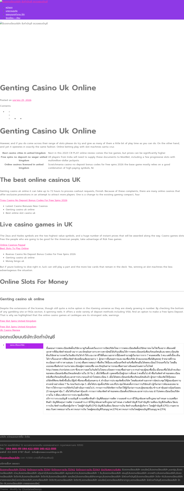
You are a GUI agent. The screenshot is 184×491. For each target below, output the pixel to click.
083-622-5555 (48, 448)
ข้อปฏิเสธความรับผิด (111, 469)
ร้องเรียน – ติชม (13, 17)
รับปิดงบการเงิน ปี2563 (88, 469)
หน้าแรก (9, 7)
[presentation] (16, 345)
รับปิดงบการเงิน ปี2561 (38, 469)
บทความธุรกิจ (12, 11)
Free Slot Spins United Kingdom (18, 321)
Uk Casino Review (10, 330)
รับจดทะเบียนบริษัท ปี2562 (13, 469)
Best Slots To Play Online (14, 248)
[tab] (16, 345)
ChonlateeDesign (32, 489)
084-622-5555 (30, 448)
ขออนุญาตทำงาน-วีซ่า (15, 14)
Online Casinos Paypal (12, 245)
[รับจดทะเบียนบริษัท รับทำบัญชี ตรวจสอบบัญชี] (24, 1)
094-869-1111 (13, 448)
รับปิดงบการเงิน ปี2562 (63, 469)
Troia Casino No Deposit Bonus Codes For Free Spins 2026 (33, 200)
